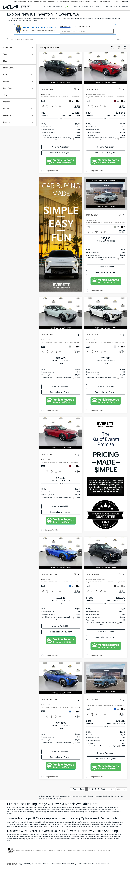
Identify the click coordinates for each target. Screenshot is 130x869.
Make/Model (65, 26)
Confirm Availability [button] (60, 147)
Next (103, 789)
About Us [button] (108, 7)
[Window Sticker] (78, 106)
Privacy (45, 864)
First (74, 789)
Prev (81, 789)
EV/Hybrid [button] (68, 7)
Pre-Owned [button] (57, 7)
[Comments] (75, 106)
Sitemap (40, 864)
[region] (60, 132)
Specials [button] (77, 7)
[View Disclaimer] (60, 106)
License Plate (84, 26)
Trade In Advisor (121, 7)
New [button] (49, 7)
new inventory (20, 839)
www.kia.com (105, 864)
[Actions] (78, 89)
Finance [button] (99, 7)
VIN (75, 26)
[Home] (44, 6)
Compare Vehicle (51, 170)
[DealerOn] (12, 864)
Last (111, 789)
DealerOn (34, 864)
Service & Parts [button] (88, 7)
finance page (84, 824)
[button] (80, 67)
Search (118, 39)
